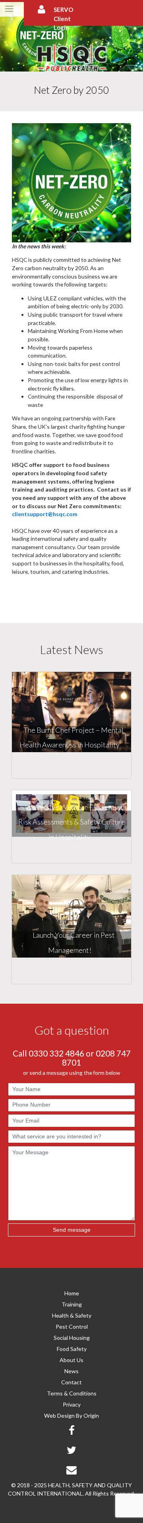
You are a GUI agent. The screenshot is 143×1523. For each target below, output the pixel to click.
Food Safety (72, 1348)
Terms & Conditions (72, 1393)
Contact (71, 1382)
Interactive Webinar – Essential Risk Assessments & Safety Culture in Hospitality (71, 822)
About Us (71, 1360)
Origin (91, 1415)
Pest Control (72, 1326)
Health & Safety (71, 1315)
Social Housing (72, 1337)
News (71, 1371)
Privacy (72, 1404)
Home (71, 1293)
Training (72, 1304)
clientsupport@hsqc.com (44, 514)
